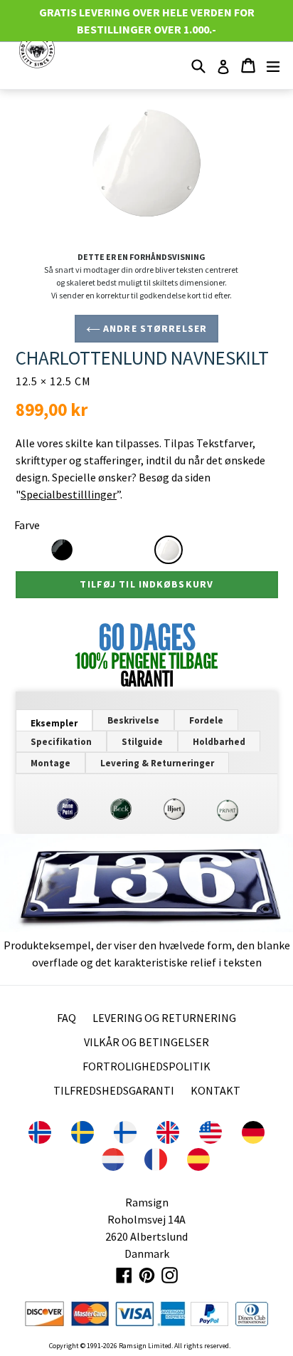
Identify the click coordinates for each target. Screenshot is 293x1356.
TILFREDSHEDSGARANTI (113, 1090)
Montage (50, 763)
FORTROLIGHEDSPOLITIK (146, 1066)
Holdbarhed (219, 742)
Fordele (206, 720)
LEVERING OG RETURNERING (164, 1018)
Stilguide (142, 742)
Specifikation (61, 742)
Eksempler (54, 723)
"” (68, 494)
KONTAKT (215, 1090)
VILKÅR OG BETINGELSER (146, 1042)
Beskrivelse (133, 720)
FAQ (66, 1018)
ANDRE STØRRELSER (153, 328)
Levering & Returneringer (157, 763)
